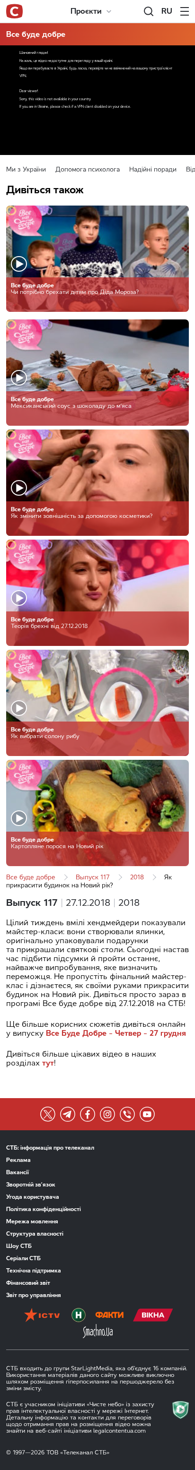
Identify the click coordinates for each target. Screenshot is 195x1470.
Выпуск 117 (93, 877)
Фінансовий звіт (28, 1283)
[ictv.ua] (42, 1316)
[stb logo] (14, 11)
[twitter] (47, 1114)
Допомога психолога (87, 169)
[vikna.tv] (153, 1316)
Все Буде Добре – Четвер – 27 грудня (116, 1033)
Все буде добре (35, 34)
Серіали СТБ (23, 1258)
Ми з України (26, 169)
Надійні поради (153, 169)
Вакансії (17, 1172)
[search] (148, 11)
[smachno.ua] (98, 1332)
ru (166, 11)
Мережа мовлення (32, 1221)
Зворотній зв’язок (30, 1184)
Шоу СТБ (19, 1246)
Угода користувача (32, 1197)
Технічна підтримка (33, 1270)
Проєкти (86, 11)
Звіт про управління (33, 1295)
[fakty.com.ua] (109, 1316)
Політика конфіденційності (43, 1209)
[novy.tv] (78, 1316)
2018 (137, 877)
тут (48, 1062)
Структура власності (34, 1233)
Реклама (18, 1160)
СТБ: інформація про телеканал (50, 1147)
